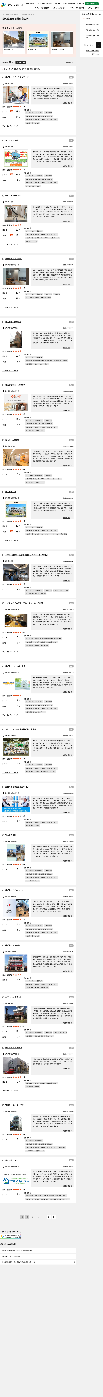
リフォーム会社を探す (42, 8)
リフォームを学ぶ (93, 8)
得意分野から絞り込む (93, 30)
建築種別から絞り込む (93, 24)
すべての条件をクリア (94, 14)
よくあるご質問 (56, 3)
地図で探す (21, 62)
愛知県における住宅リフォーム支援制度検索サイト (18, 1251)
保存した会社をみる (92, 50)
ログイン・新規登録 (69, 3)
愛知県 (88, 19)
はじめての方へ (41, 3)
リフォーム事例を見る (60, 8)
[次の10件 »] (49, 1217)
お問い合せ (49, 3)
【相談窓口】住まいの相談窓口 (11, 1256)
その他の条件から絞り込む (93, 36)
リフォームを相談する (77, 8)
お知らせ (81, 3)
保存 (71, 77)
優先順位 (68, 62)
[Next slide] (71, 42)
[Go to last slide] (4, 42)
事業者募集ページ (93, 3)
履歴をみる (95, 54)
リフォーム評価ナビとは (31, 3)
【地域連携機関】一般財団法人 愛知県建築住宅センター (19, 1262)
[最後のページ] (54, 1217)
